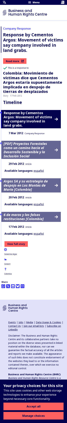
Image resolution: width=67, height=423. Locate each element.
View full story (16, 244)
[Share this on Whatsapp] (3, 286)
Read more (12, 61)
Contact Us (14, 326)
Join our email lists (34, 326)
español (39, 171)
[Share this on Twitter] (8, 286)
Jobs (21, 322)
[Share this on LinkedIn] (13, 286)
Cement (7, 264)
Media (29, 322)
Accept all (34, 406)
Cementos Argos (10, 254)
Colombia (8, 274)
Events (12, 322)
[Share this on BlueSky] (18, 286)
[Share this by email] (22, 286)
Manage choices (33, 416)
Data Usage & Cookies (48, 322)
